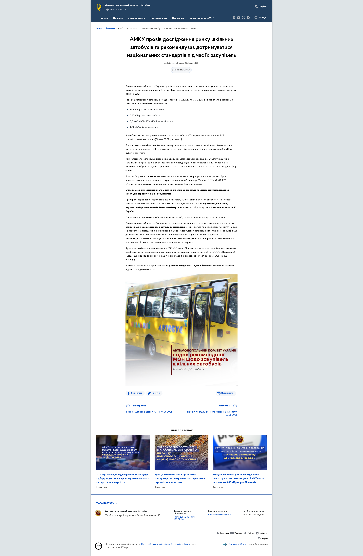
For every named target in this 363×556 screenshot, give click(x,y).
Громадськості (158, 18)
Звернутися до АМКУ (202, 18)
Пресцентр (178, 18)
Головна (99, 29)
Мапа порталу (105, 503)
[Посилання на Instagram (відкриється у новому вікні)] (248, 17)
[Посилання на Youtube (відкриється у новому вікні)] (238, 17)
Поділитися (136, 393)
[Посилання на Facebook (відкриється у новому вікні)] (234, 17)
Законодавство (136, 18)
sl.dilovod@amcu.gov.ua (219, 515)
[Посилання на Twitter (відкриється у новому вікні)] (243, 17)
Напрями (118, 18)
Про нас (103, 18)
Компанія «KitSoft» (237, 544)
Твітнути (156, 393)
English (263, 7)
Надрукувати (227, 393)
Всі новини (110, 29)
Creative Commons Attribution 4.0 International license (165, 544)
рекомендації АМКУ (181, 70)
